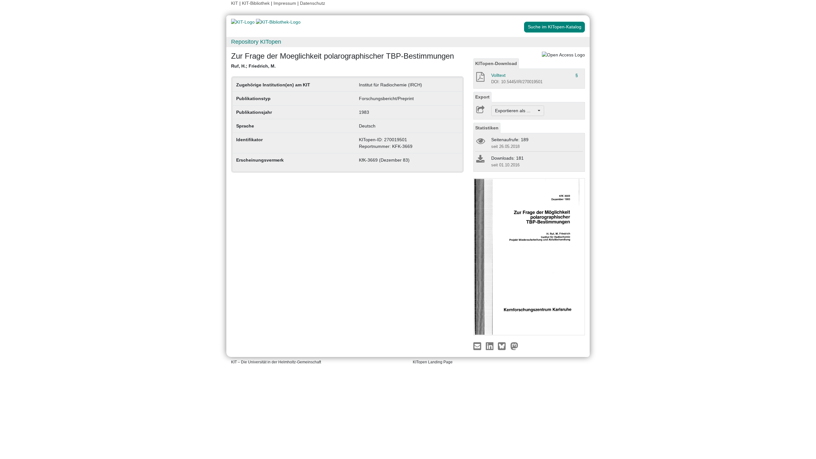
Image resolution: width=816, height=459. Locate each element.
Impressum (284, 3)
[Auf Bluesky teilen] (503, 345)
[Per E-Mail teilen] (478, 345)
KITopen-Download (496, 63)
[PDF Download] (479, 78)
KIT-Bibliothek (256, 3)
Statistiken (487, 127)
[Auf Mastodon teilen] (514, 345)
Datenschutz (312, 3)
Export (482, 96)
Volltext (498, 75)
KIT (234, 3)
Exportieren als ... (516, 110)
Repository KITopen (256, 42)
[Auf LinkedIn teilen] (490, 345)
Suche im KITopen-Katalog (554, 26)
